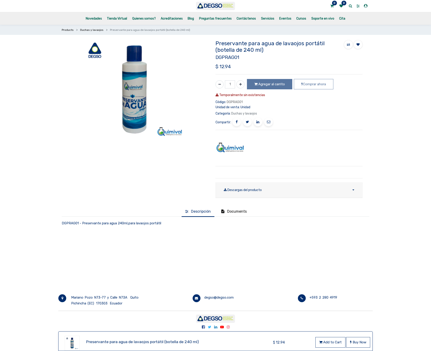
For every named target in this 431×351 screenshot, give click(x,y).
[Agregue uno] (240, 84)
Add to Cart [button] (332, 342)
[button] (348, 44)
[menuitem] (93, 18)
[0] (332, 6)
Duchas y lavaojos (91, 30)
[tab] (198, 212)
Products (68, 30)
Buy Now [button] (359, 342)
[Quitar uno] (220, 84)
